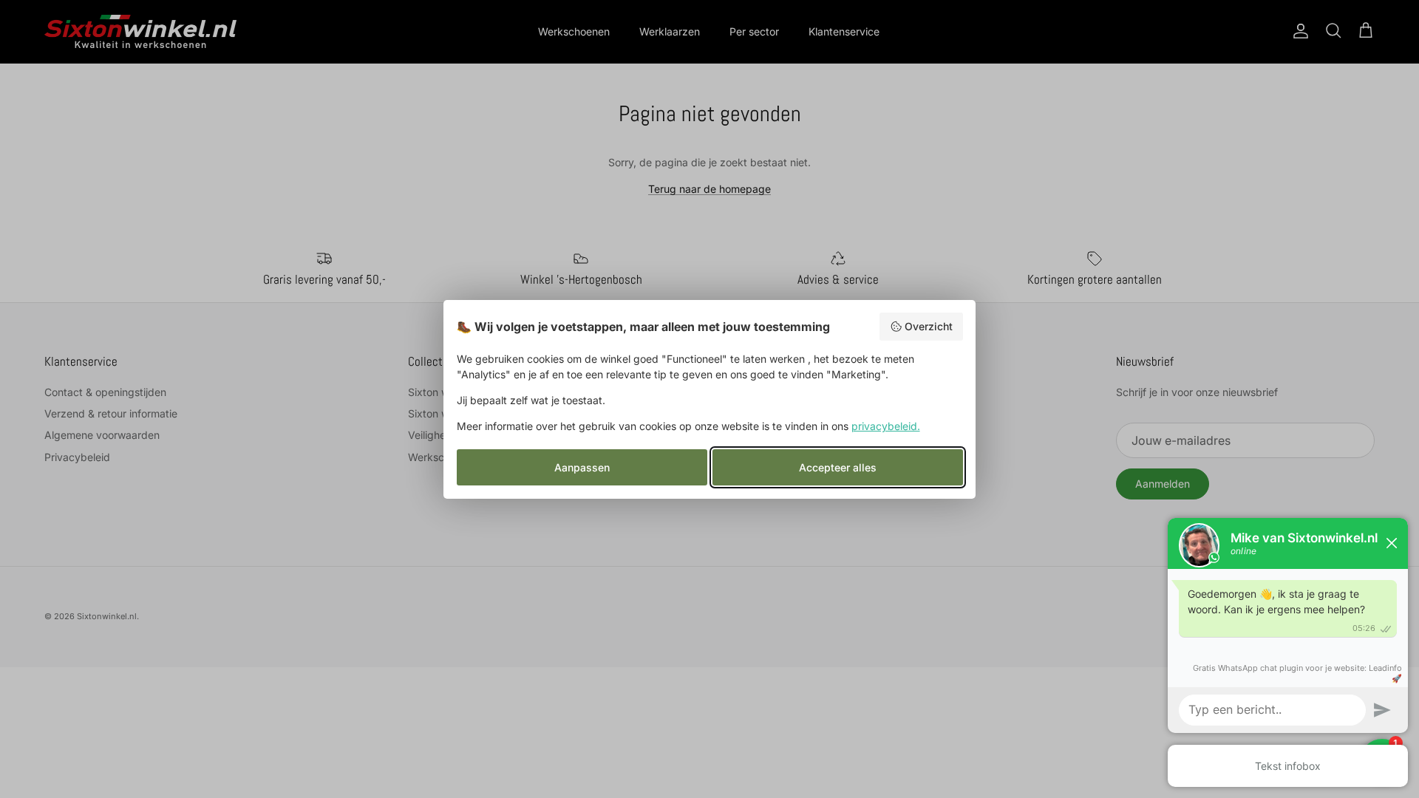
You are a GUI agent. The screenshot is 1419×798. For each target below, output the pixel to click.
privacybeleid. (885, 426)
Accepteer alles (838, 467)
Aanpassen (582, 467)
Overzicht (929, 326)
